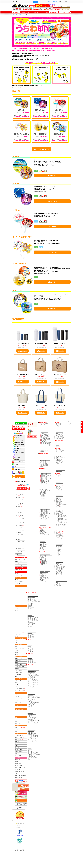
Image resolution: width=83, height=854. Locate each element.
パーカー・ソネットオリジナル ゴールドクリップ (34, 698)
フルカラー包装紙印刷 (59, 562)
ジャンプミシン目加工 (43, 558)
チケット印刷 (42, 543)
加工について (17, 753)
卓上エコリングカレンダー (21, 549)
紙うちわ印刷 (42, 425)
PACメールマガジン (21, 793)
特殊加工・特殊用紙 (18, 751)
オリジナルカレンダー (31, 707)
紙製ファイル (58, 584)
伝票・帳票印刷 (20, 516)
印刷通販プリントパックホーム (17, 14)
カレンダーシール (30, 648)
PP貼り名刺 (43, 564)
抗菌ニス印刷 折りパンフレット (46, 475)
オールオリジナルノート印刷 (44, 517)
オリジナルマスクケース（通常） (33, 736)
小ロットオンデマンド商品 (32, 592)
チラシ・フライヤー (18, 587)
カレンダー (20, 632)
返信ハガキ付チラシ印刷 (44, 464)
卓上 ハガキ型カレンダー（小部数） (61, 524)
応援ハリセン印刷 (21, 513)
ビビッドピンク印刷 (21, 530)
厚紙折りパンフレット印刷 (60, 583)
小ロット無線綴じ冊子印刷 (32, 600)
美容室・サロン (18, 769)
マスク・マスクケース (31, 731)
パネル (16, 694)
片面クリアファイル (31, 705)
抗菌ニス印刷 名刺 (44, 479)
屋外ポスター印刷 (58, 502)
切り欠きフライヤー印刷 (44, 465)
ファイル (17, 642)
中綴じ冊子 (17, 608)
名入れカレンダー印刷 (43, 437)
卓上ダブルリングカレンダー (21, 545)
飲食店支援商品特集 (18, 777)
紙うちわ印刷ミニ (43, 426)
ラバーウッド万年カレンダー (32, 741)
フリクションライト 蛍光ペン (32, 725)
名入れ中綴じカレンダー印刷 (45, 439)
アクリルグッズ (20, 495)
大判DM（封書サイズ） (59, 483)
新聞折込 (41, 466)
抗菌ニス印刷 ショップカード (45, 480)
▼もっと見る (18, 554)
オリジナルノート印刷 (43, 518)
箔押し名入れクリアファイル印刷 (33, 596)
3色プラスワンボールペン (32, 718)
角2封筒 (58, 552)
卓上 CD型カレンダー (60, 518)
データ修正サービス (43, 574)
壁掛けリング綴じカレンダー (21, 542)
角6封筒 (58, 555)
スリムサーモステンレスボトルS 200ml (33, 681)
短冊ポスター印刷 (58, 499)
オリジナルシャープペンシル (32, 686)
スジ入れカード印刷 (43, 535)
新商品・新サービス (21, 481)
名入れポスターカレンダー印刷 (46, 444)
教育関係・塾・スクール (19, 771)
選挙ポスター (17, 731)
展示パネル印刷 (30, 615)
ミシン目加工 (42, 557)
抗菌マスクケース (30, 635)
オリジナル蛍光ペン (31, 724)
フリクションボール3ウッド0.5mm (33, 722)
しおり (58, 446)
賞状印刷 (29, 625)
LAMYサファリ (30, 695)
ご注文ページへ (52, 176)
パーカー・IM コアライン (32, 699)
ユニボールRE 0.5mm (31, 694)
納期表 (21, 807)
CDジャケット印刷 (59, 573)
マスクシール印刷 (58, 539)
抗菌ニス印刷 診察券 (44, 474)
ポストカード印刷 (58, 424)
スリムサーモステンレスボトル (32, 679)
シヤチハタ (21, 497)
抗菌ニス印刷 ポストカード (45, 484)
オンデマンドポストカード (44, 532)
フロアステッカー (30, 651)
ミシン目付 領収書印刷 (31, 634)
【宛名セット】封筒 (59, 545)
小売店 (16, 773)
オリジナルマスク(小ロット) (32, 732)
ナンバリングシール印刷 (21, 504)
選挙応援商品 (17, 759)
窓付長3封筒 (59, 549)
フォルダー (17, 640)
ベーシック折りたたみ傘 (32, 738)
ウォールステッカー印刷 (21, 523)
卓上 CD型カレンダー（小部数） (61, 525)
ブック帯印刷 (42, 494)
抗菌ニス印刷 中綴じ (44, 477)
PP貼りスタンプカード (44, 565)
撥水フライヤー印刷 (43, 462)
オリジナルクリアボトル (31, 676)
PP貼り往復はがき (44, 563)
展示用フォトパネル (18, 715)
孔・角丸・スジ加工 (43, 556)
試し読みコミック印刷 (43, 489)
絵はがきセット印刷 (59, 459)
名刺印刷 (41, 529)
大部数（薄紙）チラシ (19, 591)
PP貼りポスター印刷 (59, 490)
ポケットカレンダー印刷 (45, 434)
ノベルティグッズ (30, 664)
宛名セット (17, 662)
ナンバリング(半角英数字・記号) (45, 571)
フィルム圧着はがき (18, 670)
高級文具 (29, 750)
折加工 (46, 555)
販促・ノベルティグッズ (44, 577)
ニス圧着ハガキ (58, 463)
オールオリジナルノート (32, 714)
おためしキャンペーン (19, 575)
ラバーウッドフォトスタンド (32, 740)
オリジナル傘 (30, 737)
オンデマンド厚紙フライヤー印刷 (33, 620)
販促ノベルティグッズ (19, 569)
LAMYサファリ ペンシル (32, 688)
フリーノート (30, 716)
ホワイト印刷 (20, 527)
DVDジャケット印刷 (59, 574)
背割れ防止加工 (42, 576)
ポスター (17, 595)
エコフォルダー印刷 (59, 572)
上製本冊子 (17, 613)
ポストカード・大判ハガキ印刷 (60, 451)
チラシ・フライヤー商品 (44, 453)
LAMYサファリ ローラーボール (33, 696)
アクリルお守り (30, 658)
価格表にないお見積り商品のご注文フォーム (21, 804)
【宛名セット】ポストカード (60, 457)
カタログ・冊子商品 (43, 488)
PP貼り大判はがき (44, 562)
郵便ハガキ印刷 (30, 633)
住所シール (29, 650)
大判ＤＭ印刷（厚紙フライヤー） (45, 460)
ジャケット (17, 745)
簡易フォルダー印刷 (59, 571)
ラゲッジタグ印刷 (43, 546)
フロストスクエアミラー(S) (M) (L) (33, 702)
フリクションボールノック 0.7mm (33, 720)
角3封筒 (58, 553)
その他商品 (58, 530)
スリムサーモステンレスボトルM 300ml (33, 683)
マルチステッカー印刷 (59, 438)
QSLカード (17, 654)
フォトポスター (18, 713)
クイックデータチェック (44, 572)
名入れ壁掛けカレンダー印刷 (45, 438)
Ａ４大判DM (58, 475)
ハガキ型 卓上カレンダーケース (61, 515)
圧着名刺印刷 (42, 530)
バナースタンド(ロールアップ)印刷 (61, 504)
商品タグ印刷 (42, 545)
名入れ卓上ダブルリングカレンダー (46, 443)
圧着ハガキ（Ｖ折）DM (59, 477)
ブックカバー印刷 (43, 493)
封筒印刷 (59, 546)
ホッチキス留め (30, 603)
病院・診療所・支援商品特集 (20, 775)
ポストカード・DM (18, 664)
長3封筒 (58, 547)
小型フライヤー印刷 (43, 461)
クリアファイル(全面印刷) (31, 597)
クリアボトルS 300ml (31, 677)
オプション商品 (43, 551)
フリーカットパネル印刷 (59, 496)
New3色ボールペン (31, 719)
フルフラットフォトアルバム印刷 (45, 490)
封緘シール (29, 646)
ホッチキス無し (30, 604)
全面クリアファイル (31, 704)
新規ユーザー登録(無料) (52, 1)
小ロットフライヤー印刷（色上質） (33, 619)
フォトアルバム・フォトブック (20, 628)
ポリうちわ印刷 (42, 424)
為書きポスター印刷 (59, 501)
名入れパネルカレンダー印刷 (45, 445)
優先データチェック (43, 573)
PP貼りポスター (43, 560)
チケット (17, 650)
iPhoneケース (30, 749)
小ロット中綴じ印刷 (43, 520)
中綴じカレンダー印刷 (59, 513)
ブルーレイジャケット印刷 (60, 575)
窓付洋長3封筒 (59, 551)
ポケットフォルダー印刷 (59, 568)
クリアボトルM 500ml (31, 678)
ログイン (40, 1)
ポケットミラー (30, 701)
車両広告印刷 (58, 488)
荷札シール (29, 647)
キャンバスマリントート (32, 673)
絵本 (16, 630)
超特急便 (17, 573)
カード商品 (46, 528)
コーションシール (30, 649)
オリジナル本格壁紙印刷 (21, 519)
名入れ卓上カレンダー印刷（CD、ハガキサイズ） (45, 441)
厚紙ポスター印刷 (58, 487)
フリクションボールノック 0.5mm (33, 721)
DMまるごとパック (18, 561)
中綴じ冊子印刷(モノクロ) (31, 608)
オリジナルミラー (30, 700)
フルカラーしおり (58, 585)
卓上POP (17, 696)
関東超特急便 (42, 451)
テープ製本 (30, 605)
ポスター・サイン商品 (59, 485)
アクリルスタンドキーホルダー (32, 662)
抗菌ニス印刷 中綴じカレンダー (46, 478)
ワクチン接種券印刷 (31, 636)
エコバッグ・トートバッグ (32, 665)
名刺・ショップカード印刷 (60, 450)
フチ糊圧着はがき (18, 672)
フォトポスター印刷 (59, 489)
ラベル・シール (18, 680)
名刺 (16, 646)
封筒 (16, 676)
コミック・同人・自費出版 (20, 767)
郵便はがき (17, 668)
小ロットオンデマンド (19, 749)
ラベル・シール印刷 (59, 538)
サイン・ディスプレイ (19, 698)
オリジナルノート (30, 713)
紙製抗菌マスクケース (31, 734)
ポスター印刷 (58, 486)
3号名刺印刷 (44, 534)
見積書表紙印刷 (30, 606)
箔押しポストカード (59, 471)
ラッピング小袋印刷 (59, 564)
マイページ (45, 1)
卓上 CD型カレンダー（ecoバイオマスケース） (62, 520)
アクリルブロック (30, 659)
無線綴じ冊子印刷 (43, 492)
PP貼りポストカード (44, 561)
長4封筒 (58, 548)
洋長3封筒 (58, 550)
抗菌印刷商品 (42, 468)
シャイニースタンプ (21, 491)
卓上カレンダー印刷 (44, 433)
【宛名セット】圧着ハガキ (60, 462)
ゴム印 (20, 506)
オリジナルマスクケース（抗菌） (33, 735)
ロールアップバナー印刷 (59, 435)
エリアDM (17, 563)
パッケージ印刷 (20, 534)
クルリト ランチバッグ (31, 672)
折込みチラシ (17, 593)
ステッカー (17, 682)
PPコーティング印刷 (43, 544)
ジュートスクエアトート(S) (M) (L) (33, 675)
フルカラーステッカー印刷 (60, 437)
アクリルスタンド (30, 661)
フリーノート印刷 (43, 519)
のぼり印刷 (21, 525)
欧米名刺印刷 (42, 533)
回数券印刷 (57, 565)
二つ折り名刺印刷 (43, 536)
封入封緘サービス (18, 660)
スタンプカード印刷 (43, 542)
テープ (16, 684)
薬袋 (28, 758)
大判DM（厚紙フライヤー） (20, 589)
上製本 (57, 582)
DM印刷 (57, 458)
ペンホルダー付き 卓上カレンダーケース (62, 517)
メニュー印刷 (20, 551)
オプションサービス (18, 755)
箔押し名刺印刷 (42, 531)
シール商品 (29, 639)
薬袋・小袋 (17, 741)
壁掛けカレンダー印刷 (59, 511)
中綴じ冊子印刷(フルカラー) (32, 607)
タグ (16, 743)
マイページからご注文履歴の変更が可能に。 (21, 800)
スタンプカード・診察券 (19, 648)
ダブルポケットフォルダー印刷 (60, 567)
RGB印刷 (19, 532)
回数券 (16, 652)
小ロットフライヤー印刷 (31, 618)
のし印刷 (17, 747)
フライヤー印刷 (58, 423)
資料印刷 (34, 602)
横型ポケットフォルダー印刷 (60, 566)
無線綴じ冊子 (17, 610)
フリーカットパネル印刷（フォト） (61, 436)
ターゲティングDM (18, 565)
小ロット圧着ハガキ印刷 (59, 461)
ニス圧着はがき (18, 674)
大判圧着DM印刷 (58, 464)
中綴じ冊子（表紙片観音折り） (45, 511)
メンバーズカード (43, 549)
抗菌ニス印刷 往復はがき (45, 481)
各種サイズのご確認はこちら (41, 149)
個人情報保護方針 (20, 835)
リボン (16, 686)
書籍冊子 (17, 636)
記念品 (29, 739)
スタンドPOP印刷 (58, 498)
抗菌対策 (17, 761)
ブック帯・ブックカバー (19, 634)
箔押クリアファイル (31, 706)
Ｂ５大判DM (58, 476)
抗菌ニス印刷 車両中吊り (45, 483)
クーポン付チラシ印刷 (43, 463)
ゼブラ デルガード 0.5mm (32, 687)
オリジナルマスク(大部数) (32, 733)
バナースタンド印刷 (59, 434)
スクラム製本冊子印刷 (45, 512)
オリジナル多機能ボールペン (32, 717)
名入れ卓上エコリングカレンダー (46, 442)
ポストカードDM (58, 474)
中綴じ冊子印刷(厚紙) (31, 609)
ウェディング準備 (18, 765)
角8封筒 (58, 556)
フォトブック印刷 (43, 491)
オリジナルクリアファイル (32, 703)
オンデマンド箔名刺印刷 (31, 623)
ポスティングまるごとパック (20, 559)
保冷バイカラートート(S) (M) (32, 674)
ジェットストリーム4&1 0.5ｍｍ (33, 723)
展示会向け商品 (18, 763)
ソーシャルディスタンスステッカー (61, 581)
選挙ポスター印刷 (58, 500)
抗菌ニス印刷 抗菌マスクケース (46, 473)
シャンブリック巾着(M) (32, 671)
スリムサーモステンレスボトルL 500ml (33, 685)
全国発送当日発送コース (44, 450)
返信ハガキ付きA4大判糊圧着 (60, 470)
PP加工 (44, 559)
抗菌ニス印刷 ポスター (44, 482)
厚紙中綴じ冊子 (42, 514)
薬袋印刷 (57, 563)
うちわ (16, 729)
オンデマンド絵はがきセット (32, 599)
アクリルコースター (31, 660)
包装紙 (19, 539)
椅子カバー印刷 (20, 500)
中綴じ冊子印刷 (45, 509)
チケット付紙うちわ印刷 (44, 423)
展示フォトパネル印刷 (59, 433)
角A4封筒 (58, 554)
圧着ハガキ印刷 (58, 460)
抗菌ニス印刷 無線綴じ (44, 476)
